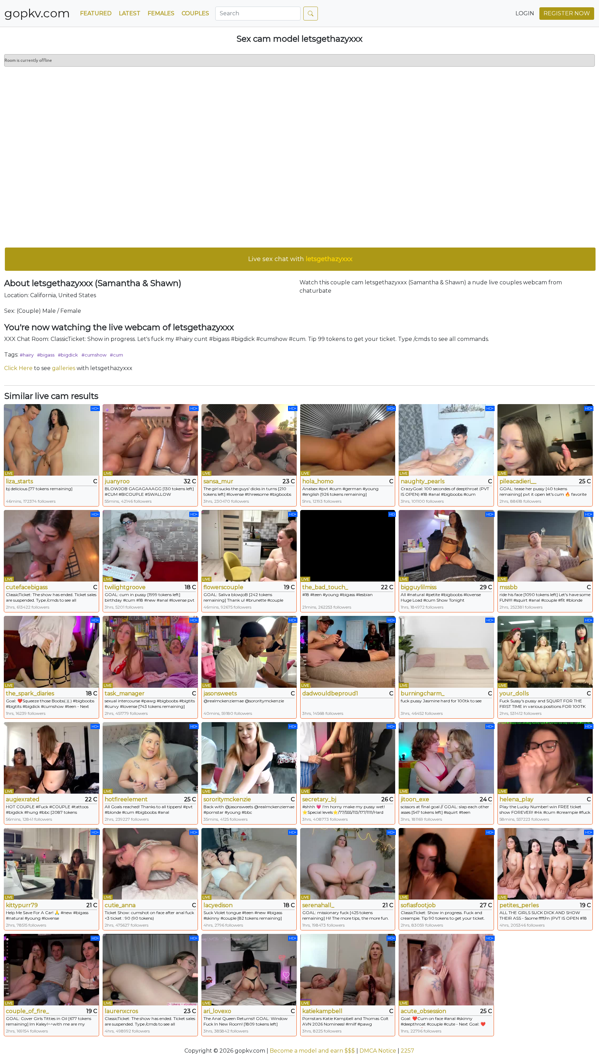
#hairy (27, 355)
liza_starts (19, 481)
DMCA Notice (377, 1050)
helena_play (516, 799)
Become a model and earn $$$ (312, 1050)
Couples (195, 13)
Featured (96, 13)
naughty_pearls (422, 481)
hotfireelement (126, 799)
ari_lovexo (217, 1011)
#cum (116, 355)
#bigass (45, 355)
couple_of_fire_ (27, 1011)
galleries (63, 368)
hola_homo (317, 481)
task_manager (125, 693)
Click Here (18, 368)
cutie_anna (120, 905)
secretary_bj (319, 799)
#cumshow (93, 355)
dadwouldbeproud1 (330, 693)
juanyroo (117, 481)
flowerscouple (223, 587)
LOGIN (524, 13)
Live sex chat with (300, 259)
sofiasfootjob (418, 905)
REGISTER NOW (567, 13)
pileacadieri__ (518, 481)
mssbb (509, 587)
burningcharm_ (422, 693)
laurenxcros (121, 1011)
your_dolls (514, 693)
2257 (407, 1050)
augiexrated (23, 799)
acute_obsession (423, 1011)
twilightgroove (125, 587)
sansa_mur (218, 481)
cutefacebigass (26, 587)
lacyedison (218, 905)
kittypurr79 (22, 905)
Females (161, 13)
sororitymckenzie (227, 799)
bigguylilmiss (418, 587)
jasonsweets (220, 693)
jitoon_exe (415, 799)
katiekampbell (322, 1011)
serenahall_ (318, 905)
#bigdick (68, 355)
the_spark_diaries (30, 693)
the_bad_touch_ (325, 587)
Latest (129, 13)
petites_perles (519, 905)
